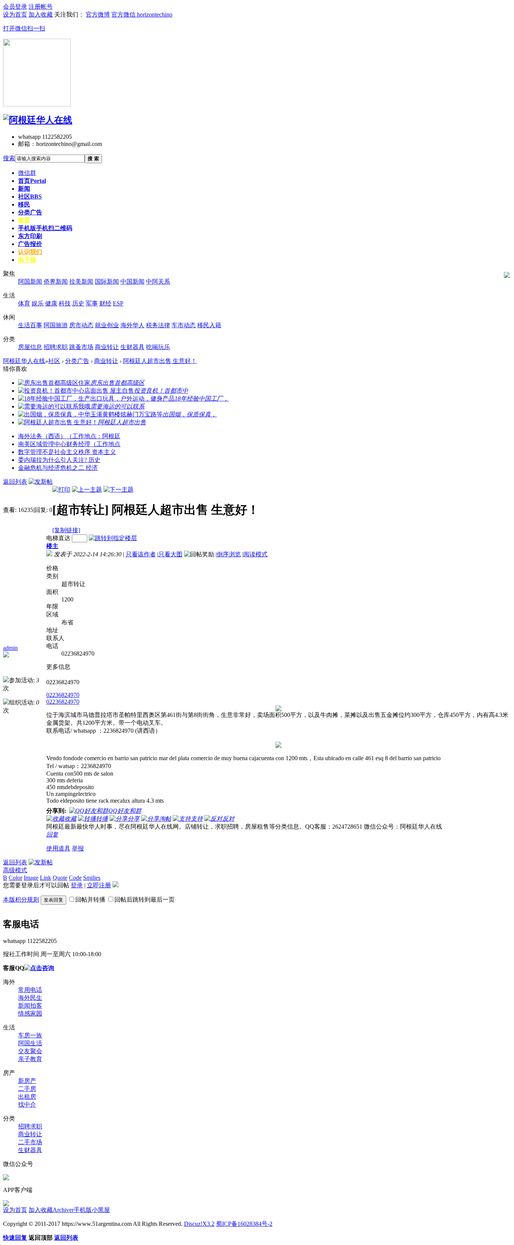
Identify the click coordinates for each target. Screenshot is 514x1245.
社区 (30, 196)
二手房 (27, 1089)
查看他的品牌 (24, 667)
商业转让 (106, 361)
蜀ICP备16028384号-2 (244, 1224)
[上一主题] (87, 489)
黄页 (24, 220)
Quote (60, 878)
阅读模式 (255, 554)
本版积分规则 (21, 899)
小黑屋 (101, 1210)
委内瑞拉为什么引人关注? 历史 (59, 460)
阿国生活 (30, 1043)
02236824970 (62, 695)
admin (10, 648)
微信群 (27, 173)
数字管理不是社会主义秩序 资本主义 (67, 452)
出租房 (27, 1096)
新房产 (27, 1081)
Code (75, 878)
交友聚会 (30, 1051)
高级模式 (15, 870)
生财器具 (30, 1150)
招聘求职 (30, 1126)
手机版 (45, 228)
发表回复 (53, 900)
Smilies (91, 878)
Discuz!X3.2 (199, 1224)
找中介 (27, 1104)
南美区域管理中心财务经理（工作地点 (69, 444)
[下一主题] (118, 489)
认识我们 (30, 252)
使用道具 (58, 848)
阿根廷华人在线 (24, 361)
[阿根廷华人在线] (37, 120)
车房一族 (30, 1035)
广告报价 (30, 244)
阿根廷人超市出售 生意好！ (160, 361)
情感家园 (30, 1013)
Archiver (63, 1210)
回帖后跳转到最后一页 (144, 899)
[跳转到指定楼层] (113, 538)
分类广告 (30, 212)
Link (45, 878)
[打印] (61, 489)
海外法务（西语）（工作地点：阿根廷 (69, 436)
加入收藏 (41, 1210)
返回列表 (15, 481)
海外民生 (30, 997)
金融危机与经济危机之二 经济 (58, 468)
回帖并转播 (90, 899)
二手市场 (30, 1142)
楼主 (52, 546)
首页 (32, 181)
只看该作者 (141, 554)
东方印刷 (30, 236)
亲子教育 (30, 1059)
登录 (77, 885)
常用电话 (30, 990)
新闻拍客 (30, 1005)
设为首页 (15, 1210)
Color (15, 878)
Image (31, 878)
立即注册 (99, 885)
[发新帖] (41, 481)
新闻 (24, 188)
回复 (52, 834)
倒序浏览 (229, 554)
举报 (78, 848)
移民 (24, 204)
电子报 (27, 260)
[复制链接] (66, 530)
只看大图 (170, 554)
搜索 (9, 158)
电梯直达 (58, 538)
